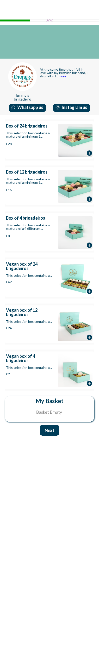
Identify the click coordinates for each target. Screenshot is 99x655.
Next (49, 430)
